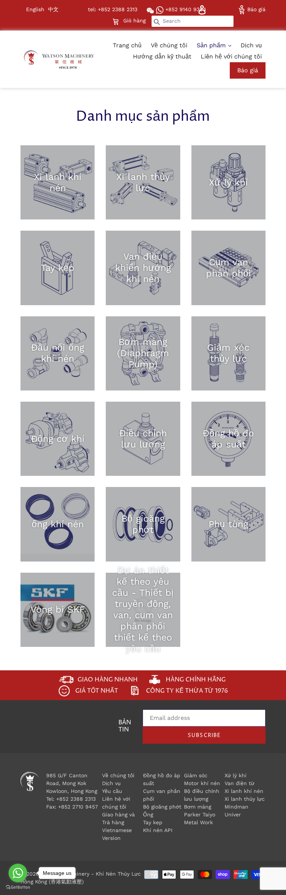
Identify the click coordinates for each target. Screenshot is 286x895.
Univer (233, 814)
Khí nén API (157, 830)
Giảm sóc (195, 775)
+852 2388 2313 (76, 799)
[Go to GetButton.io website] (18, 887)
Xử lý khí (236, 775)
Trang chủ (127, 45)
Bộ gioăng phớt (162, 807)
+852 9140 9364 (184, 9)
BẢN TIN (124, 727)
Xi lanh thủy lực (245, 799)
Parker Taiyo (199, 814)
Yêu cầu (112, 791)
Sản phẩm (212, 45)
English (35, 9)
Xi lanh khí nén (244, 791)
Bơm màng (197, 807)
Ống (148, 814)
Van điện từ (239, 783)
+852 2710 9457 (78, 807)
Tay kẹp (152, 822)
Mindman (236, 807)
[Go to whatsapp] (18, 873)
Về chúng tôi (169, 45)
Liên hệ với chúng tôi (231, 56)
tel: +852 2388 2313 (112, 9)
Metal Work (198, 822)
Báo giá (255, 9)
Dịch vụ (251, 45)
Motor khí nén (202, 783)
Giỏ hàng (135, 20)
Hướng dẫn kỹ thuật (162, 56)
